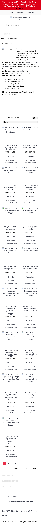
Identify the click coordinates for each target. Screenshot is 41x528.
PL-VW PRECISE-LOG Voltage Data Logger (10, 187)
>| (15, 463)
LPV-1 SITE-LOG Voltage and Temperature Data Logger (30, 353)
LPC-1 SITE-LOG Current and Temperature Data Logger (30, 395)
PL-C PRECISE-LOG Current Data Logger (30, 267)
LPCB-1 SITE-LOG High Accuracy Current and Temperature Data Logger (11, 439)
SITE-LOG (6, 66)
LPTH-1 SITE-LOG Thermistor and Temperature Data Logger (11, 353)
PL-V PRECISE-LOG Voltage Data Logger (30, 146)
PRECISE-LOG (32, 62)
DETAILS (19, 8)
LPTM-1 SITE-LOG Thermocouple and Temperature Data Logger (30, 309)
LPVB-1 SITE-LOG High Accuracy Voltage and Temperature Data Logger (11, 396)
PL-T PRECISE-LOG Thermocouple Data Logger (30, 228)
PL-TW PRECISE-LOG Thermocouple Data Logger (11, 147)
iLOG (21, 71)
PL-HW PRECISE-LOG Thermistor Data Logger (10, 228)
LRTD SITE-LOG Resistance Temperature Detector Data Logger (11, 310)
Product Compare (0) (14, 117)
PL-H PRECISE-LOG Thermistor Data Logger (30, 187)
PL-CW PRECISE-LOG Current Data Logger (10, 268)
